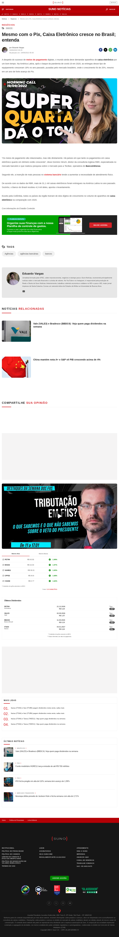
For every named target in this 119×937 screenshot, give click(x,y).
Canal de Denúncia (85, 860)
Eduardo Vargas (33, 273)
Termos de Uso (8, 866)
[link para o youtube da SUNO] (70, 903)
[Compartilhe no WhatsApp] (110, 50)
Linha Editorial (32, 820)
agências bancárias (29, 254)
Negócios (14, 19)
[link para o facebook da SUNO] (49, 903)
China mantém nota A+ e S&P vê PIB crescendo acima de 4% (67, 359)
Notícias (4, 19)
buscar (112, 9)
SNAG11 (15, 14)
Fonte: (50, 589)
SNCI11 (56, 14)
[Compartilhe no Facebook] (100, 50)
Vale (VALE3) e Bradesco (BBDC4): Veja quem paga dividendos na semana (69, 325)
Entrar (113, 2)
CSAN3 (7, 581)
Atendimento (82, 848)
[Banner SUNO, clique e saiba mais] (59, 149)
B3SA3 (7, 565)
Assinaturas (45, 851)
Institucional (8, 848)
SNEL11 (23, 14)
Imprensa (81, 854)
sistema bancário (52, 174)
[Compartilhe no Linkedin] (115, 50)
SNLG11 (64, 14)
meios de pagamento (36, 60)
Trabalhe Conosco (85, 863)
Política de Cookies (11, 854)
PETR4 (7, 559)
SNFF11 (39, 14)
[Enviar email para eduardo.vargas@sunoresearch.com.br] (23, 291)
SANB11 (8, 570)
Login (41, 848)
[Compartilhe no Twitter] (105, 50)
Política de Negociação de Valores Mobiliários (14, 862)
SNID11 (31, 14)
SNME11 (48, 14)
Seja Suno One (46, 854)
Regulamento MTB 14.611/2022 (52, 857)
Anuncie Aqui (83, 857)
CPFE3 (7, 576)
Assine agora (59, 878)
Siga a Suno (82, 851)
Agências (9, 254)
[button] (8, 9)
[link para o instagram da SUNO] (63, 903)
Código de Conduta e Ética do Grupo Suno (11, 857)
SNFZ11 (6, 14)
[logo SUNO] (58, 2)
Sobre (4, 820)
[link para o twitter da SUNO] (56, 903)
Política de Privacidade (16, 820)
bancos (9, 28)
